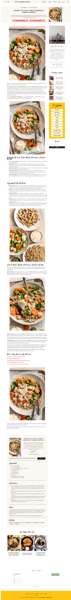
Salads (57, 120)
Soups (57, 117)
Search (57, 141)
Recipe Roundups (57, 135)
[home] (22, 2)
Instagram (27, 92)
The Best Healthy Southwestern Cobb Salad (15, 362)
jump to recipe (20, 20)
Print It (41, 458)
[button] (43, 2)
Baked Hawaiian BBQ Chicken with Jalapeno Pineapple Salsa (18, 360)
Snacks (57, 122)
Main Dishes (57, 112)
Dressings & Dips (57, 130)
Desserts (57, 125)
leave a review (37, 20)
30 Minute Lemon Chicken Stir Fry (13, 358)
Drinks (56, 127)
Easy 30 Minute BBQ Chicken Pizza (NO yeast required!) (17, 364)
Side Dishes (57, 115)
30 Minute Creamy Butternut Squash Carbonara (16, 356)
